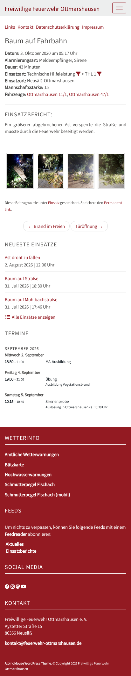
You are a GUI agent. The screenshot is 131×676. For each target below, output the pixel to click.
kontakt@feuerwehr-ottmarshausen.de (43, 643)
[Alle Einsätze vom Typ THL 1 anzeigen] (99, 73)
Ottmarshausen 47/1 (89, 94)
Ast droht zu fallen (22, 257)
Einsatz (53, 202)
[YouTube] (23, 587)
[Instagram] (12, 587)
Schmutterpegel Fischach (30, 484)
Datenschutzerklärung (57, 27)
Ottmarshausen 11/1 (47, 94)
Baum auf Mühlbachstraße (31, 299)
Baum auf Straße (21, 278)
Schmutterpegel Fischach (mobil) (37, 494)
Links (10, 27)
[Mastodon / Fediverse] (18, 587)
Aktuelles (15, 544)
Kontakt (25, 27)
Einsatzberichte (21, 551)
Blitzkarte (14, 465)
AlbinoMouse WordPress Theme (28, 663)
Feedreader (16, 534)
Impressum (93, 27)
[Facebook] (7, 587)
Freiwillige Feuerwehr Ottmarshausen (52, 8)
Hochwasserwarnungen (28, 474)
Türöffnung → (89, 226)
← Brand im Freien (46, 226)
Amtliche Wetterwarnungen (32, 454)
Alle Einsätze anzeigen (33, 317)
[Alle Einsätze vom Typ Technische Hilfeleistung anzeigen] (78, 73)
